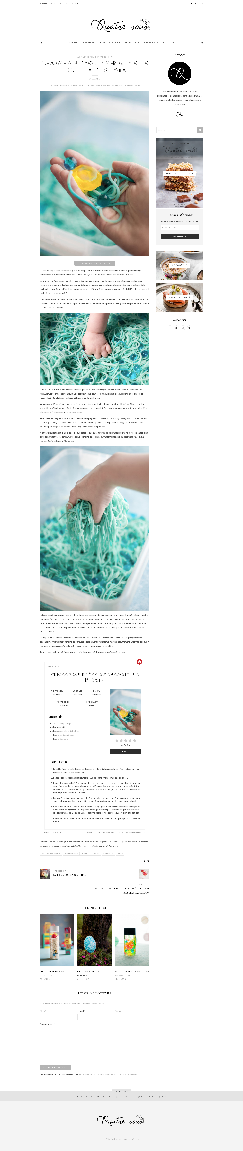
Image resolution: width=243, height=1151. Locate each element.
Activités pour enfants (92, 57)
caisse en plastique (63, 723)
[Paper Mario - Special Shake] (45, 874)
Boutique (78, 3)
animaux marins (74, 412)
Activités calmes (71, 853)
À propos (45, 3)
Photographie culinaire (159, 43)
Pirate (120, 853)
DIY (110, 57)
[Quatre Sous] (121, 25)
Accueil (73, 43)
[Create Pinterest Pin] (139, 662)
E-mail (81, 1011)
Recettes (88, 43)
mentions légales (92, 846)
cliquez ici (179, 103)
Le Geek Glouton (109, 43)
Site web (119, 1011)
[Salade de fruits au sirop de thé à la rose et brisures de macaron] (144, 874)
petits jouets (62, 738)
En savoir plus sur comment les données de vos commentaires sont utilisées (108, 1074)
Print (125, 751)
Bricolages (132, 43)
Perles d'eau (108, 853)
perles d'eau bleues (65, 735)
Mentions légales (60, 3)
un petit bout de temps (60, 270)
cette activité (86, 289)
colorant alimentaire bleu (67, 731)
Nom (43, 1011)
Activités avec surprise (51, 853)
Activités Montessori (90, 853)
